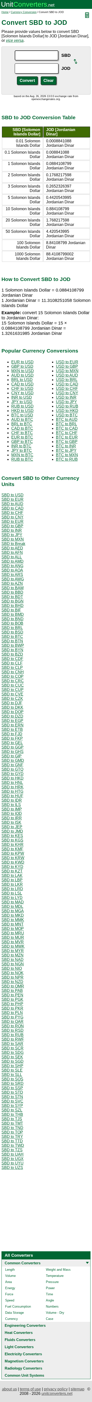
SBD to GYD (12, 774)
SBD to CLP (12, 667)
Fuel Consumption (18, 1306)
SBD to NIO (11, 968)
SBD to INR (11, 530)
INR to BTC (21, 446)
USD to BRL (67, 380)
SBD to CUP (12, 690)
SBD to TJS (11, 1119)
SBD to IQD (11, 814)
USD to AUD (67, 375)
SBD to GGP (12, 747)
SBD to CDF (12, 659)
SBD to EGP (12, 721)
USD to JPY (66, 402)
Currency (11, 1319)
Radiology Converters (23, 1368)
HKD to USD (22, 411)
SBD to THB (12, 1114)
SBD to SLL (11, 1075)
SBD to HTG (12, 791)
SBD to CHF (12, 513)
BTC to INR (66, 446)
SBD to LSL (11, 893)
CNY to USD (22, 393)
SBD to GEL (12, 743)
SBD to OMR (12, 986)
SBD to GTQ (12, 769)
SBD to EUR (12, 499)
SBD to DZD (12, 716)
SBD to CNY (12, 517)
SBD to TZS (12, 1150)
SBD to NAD (12, 960)
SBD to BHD (12, 606)
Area (8, 1282)
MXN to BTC (22, 455)
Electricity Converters (23, 1354)
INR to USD (21, 397)
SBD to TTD (12, 1141)
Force (9, 1294)
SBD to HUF (12, 796)
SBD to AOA (12, 570)
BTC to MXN (67, 455)
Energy (10, 1288)
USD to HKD (67, 411)
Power (50, 1288)
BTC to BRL (66, 424)
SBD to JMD (12, 831)
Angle (50, 1300)
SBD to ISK (11, 822)
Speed (9, 1300)
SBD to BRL (12, 628)
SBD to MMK (12, 920)
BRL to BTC (21, 424)
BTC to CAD (67, 428)
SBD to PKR (12, 1008)
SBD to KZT (12, 871)
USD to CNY (67, 393)
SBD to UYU (12, 1163)
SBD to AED (12, 548)
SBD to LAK (12, 875)
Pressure (52, 1282)
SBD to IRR (11, 818)
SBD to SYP (12, 1106)
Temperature (55, 1276)
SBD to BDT (12, 597)
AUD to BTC (22, 419)
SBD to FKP (12, 738)
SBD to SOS (12, 1079)
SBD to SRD (12, 1083)
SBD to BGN (12, 601)
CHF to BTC (22, 433)
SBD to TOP (12, 1132)
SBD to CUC (12, 685)
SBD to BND (12, 619)
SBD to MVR (12, 942)
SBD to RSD (12, 1030)
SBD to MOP (12, 929)
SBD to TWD (12, 1145)
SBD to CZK (12, 698)
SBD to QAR (12, 1021)
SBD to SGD (12, 1061)
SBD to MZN (12, 955)
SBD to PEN (12, 995)
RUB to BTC (22, 459)
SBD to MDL (12, 906)
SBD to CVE (12, 694)
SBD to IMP (11, 809)
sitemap (77, 1389)
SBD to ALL (11, 557)
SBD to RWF (12, 1039)
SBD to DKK (12, 707)
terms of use (30, 1389)
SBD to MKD (12, 915)
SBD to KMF (12, 849)
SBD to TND (12, 1128)
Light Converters (19, 1347)
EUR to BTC (22, 437)
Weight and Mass (58, 1269)
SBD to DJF (11, 703)
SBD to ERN (12, 725)
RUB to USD (22, 406)
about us (9, 1389)
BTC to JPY (66, 450)
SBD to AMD (12, 561)
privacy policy (56, 1389)
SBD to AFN (12, 552)
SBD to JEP (11, 827)
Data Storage (14, 1312)
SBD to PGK (12, 999)
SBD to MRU (12, 933)
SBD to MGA (12, 911)
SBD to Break (13, 544)
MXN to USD (22, 371)
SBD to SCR (12, 1048)
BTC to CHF (67, 433)
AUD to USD (22, 375)
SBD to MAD (12, 902)
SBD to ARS (12, 575)
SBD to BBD (12, 592)
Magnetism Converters (24, 1361)
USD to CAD (67, 384)
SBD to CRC (12, 681)
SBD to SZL (11, 1110)
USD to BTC (67, 415)
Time (49, 1294)
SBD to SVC (12, 1101)
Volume (10, 1276)
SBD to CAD (12, 508)
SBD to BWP (12, 645)
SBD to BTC (12, 637)
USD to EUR (67, 362)
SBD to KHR (12, 844)
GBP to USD (22, 366)
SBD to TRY (12, 1137)
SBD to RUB (12, 1035)
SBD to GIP (11, 756)
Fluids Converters (20, 1340)
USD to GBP (67, 366)
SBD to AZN (12, 583)
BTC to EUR (67, 437)
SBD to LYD (12, 898)
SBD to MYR (12, 951)
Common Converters (22, 1263)
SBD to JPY (11, 535)
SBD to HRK (12, 787)
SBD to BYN (12, 650)
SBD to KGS (12, 840)
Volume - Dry (55, 1312)
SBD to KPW (12, 853)
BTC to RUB (67, 459)
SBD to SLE (12, 1070)
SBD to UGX (12, 1159)
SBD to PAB (12, 991)
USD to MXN (67, 371)
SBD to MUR (12, 937)
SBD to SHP (12, 1066)
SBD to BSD (12, 632)
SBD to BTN (12, 641)
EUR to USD (22, 362)
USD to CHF (67, 388)
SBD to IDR (11, 800)
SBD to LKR (12, 884)
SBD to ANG (12, 566)
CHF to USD (22, 388)
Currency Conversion (24, 12)
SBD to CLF (12, 663)
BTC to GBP (67, 442)
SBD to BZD (12, 654)
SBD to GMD (12, 760)
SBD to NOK (12, 973)
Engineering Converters (25, 1325)
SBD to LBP (12, 880)
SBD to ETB (12, 729)
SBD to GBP (12, 526)
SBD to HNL (12, 783)
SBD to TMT (12, 1123)
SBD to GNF (12, 765)
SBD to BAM (12, 588)
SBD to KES (12, 836)
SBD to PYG (12, 1017)
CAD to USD (22, 384)
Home (5, 12)
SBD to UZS (12, 1168)
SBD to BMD (12, 614)
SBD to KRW (12, 858)
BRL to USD (22, 380)
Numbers (52, 1306)
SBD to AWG (12, 579)
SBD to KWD (12, 862)
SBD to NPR (12, 977)
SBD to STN (12, 1097)
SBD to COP (12, 676)
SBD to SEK (12, 1057)
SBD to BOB (12, 623)
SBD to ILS (11, 805)
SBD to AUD (12, 504)
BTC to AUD (67, 419)
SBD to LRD (12, 889)
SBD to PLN (12, 1013)
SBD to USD (12, 495)
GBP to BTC (22, 442)
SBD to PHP (12, 1004)
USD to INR (66, 397)
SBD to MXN (12, 539)
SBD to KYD (12, 867)
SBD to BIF (11, 610)
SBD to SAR (12, 1044)
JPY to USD (21, 402)
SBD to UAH (12, 1154)
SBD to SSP (12, 1088)
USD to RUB (67, 406)
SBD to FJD (11, 734)
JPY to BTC (21, 450)
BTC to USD (22, 415)
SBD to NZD (12, 982)
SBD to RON (12, 1026)
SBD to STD (12, 1092)
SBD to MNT (12, 924)
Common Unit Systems (24, 1375)
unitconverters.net (56, 1393)
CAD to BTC (22, 428)
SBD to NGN (12, 964)
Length (10, 1269)
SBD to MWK (13, 946)
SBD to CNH (12, 672)
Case (49, 1319)
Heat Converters (19, 1332)
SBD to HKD (12, 778)
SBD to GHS (12, 752)
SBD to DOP (12, 712)
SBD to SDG (12, 1052)
